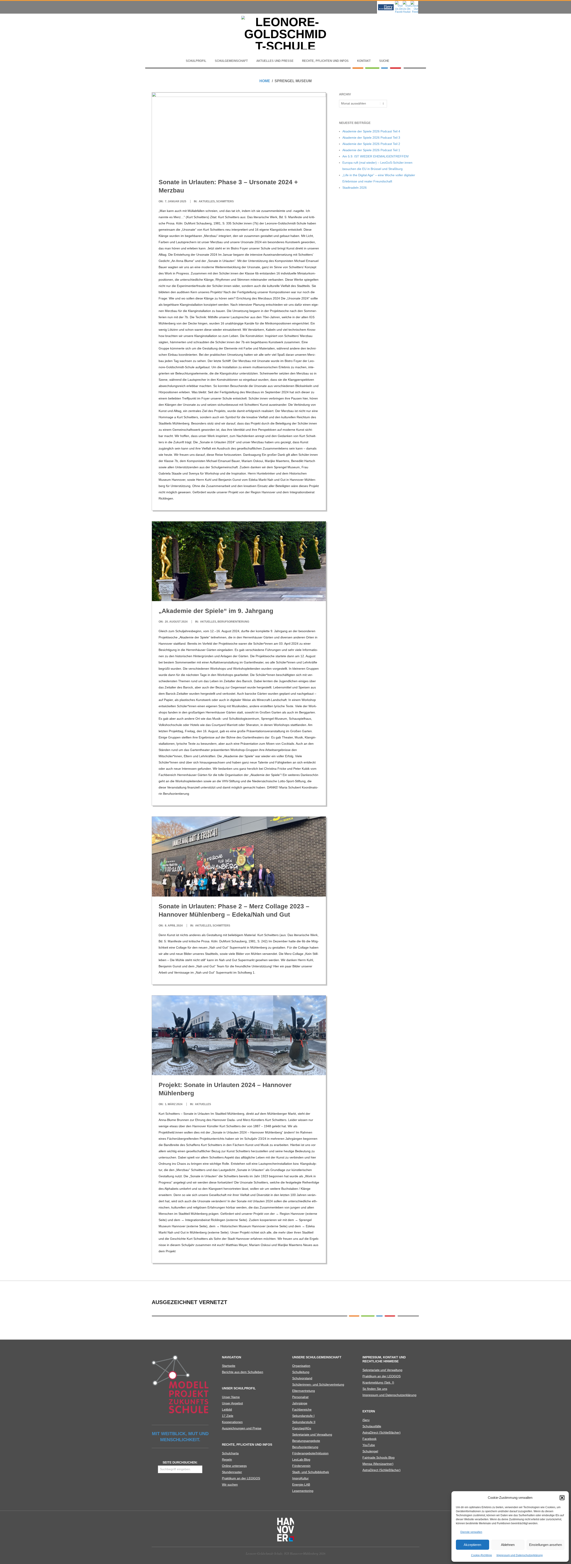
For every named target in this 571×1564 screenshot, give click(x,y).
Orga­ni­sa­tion (301, 1365)
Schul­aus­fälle (371, 1426)
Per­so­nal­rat (300, 1397)
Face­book (369, 1439)
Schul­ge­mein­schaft (231, 61)
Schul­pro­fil (196, 61)
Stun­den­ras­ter (232, 1472)
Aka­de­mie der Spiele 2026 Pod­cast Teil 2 (371, 144)
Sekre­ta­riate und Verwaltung (312, 1434)
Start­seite (228, 1365)
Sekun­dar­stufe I (303, 1416)
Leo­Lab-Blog (301, 1459)
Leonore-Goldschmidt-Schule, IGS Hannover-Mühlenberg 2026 (285, 1553)
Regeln (227, 1459)
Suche (384, 61)
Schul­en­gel (370, 1451)
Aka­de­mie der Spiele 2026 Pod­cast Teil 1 (371, 150)
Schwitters (225, 201)
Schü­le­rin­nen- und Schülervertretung (318, 1384)
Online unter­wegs (234, 1466)
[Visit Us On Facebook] (399, 2)
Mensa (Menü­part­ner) (377, 1464)
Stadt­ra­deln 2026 (354, 187)
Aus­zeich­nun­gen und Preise (241, 1428)
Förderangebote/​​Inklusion (310, 1453)
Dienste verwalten (471, 1532)
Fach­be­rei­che (302, 1409)
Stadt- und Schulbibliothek (310, 1472)
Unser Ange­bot (232, 1403)
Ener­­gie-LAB (301, 1484)
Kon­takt (364, 61)
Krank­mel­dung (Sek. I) (378, 1382)
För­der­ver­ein (301, 1466)
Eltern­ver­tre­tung (303, 1391)
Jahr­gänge (299, 1403)
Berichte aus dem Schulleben (242, 1372)
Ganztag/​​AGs (301, 1428)
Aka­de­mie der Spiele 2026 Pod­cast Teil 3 (371, 137)
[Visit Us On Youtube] (406, 2)
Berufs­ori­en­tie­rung (305, 1447)
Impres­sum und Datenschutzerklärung (520, 1555)
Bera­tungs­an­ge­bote (306, 1441)
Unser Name (231, 1397)
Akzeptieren (472, 1545)
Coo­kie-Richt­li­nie (481, 1555)
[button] (562, 1497)
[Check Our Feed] (414, 2)
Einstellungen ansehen (545, 1545)
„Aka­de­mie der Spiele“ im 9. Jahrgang (216, 610)
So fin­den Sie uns (374, 1388)
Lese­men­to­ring (302, 1491)
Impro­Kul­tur (300, 1478)
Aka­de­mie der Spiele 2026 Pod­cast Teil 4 (371, 131)
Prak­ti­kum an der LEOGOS (241, 1478)
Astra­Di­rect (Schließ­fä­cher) (381, 1432)
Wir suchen (230, 1484)
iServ (366, 1420)
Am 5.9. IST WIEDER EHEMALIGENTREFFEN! (375, 156)
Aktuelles (207, 201)
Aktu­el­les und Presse (275, 61)
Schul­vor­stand (302, 1378)
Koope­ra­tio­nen (232, 1422)
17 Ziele (227, 1416)
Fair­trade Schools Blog (378, 1457)
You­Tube (368, 1445)
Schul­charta (230, 1453)
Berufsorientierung (233, 621)
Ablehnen (508, 1545)
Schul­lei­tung (300, 1372)
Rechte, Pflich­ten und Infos (325, 61)
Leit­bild (227, 1409)
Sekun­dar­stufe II (303, 1422)
